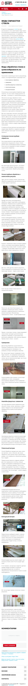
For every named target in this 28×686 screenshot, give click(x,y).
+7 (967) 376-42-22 (20, 2)
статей (16, 29)
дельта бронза (20, 39)
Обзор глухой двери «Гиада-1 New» (10, 656)
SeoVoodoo (11, 685)
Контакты (17, 4)
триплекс (4, 56)
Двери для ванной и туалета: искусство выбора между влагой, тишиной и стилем (13, 660)
